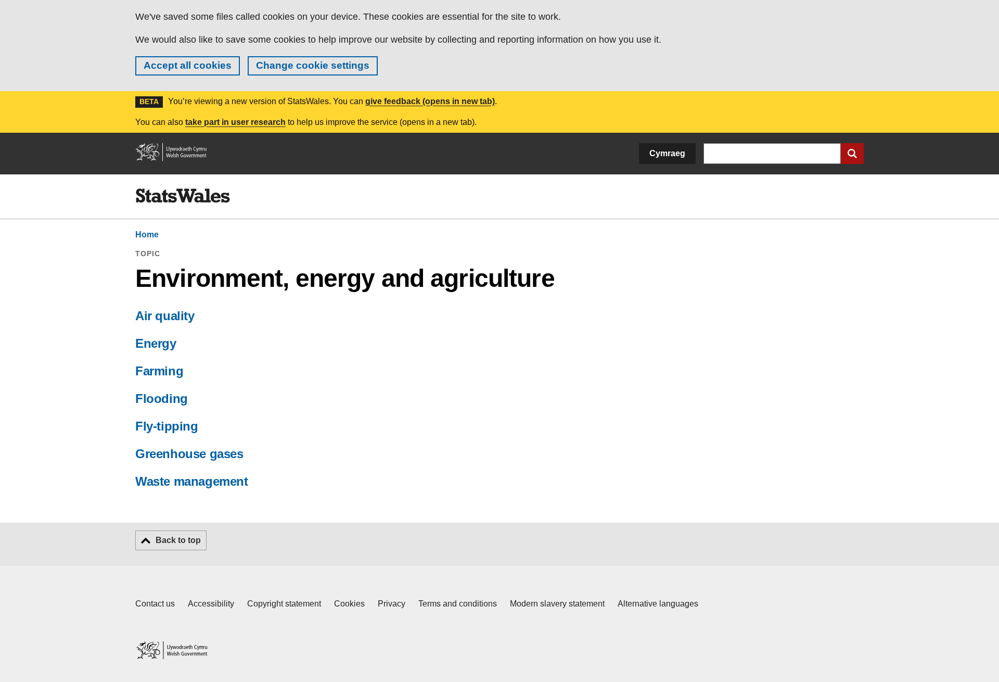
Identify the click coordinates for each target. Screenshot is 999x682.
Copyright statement (284, 603)
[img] (182, 195)
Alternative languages (658, 603)
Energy (155, 343)
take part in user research (235, 122)
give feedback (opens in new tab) (430, 101)
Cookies (349, 603)
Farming (159, 371)
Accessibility (211, 603)
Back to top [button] (178, 540)
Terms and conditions (457, 603)
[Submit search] (852, 153)
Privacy (391, 603)
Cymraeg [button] (667, 153)
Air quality (165, 316)
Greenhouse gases (189, 454)
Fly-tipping (166, 426)
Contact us (155, 603)
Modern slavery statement (557, 603)
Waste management (191, 481)
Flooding (161, 398)
